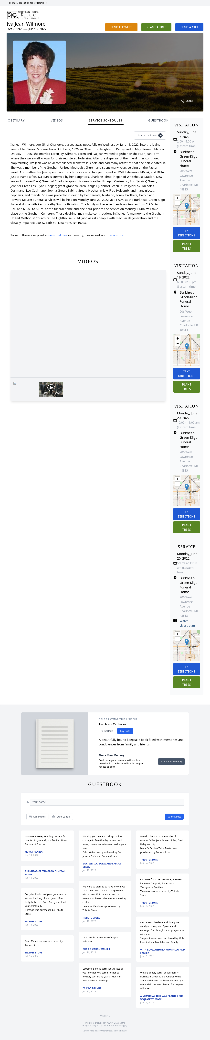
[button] (187, 206)
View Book (107, 730)
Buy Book (125, 730)
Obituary (16, 120)
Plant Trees (186, 246)
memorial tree (57, 235)
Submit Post (174, 816)
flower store (115, 235)
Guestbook (158, 120)
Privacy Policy (96, 1025)
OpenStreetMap (108, 1030)
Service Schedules (105, 120)
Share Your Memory (171, 761)
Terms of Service (114, 1025)
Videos (57, 120)
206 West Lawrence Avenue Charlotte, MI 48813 (189, 180)
